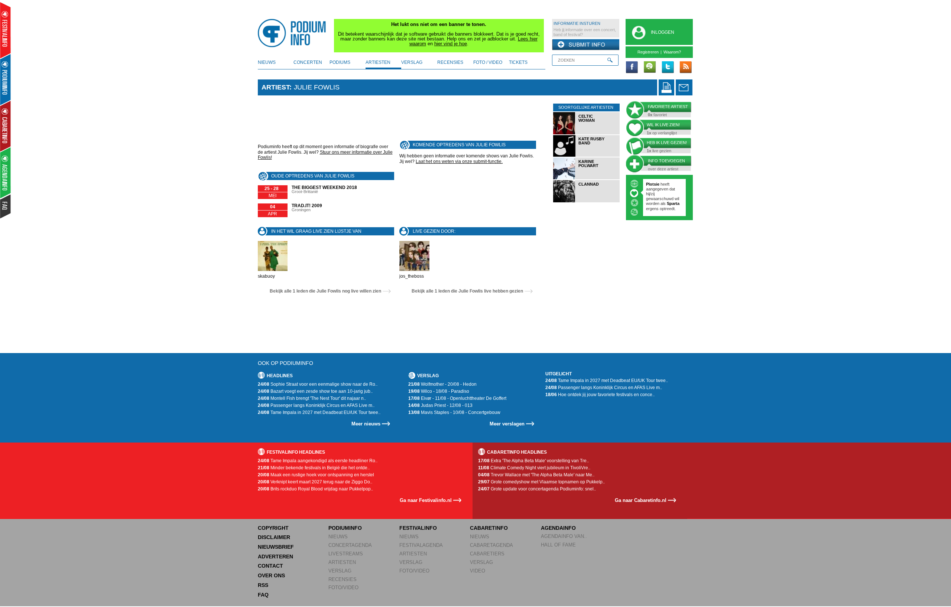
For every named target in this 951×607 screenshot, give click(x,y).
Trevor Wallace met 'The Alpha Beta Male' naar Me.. (536, 475)
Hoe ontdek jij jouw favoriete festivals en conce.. (600, 394)
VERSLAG (339, 571)
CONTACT (270, 566)
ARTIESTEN (342, 562)
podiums (340, 62)
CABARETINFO (489, 528)
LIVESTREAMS (345, 554)
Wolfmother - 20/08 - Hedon (442, 384)
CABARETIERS (487, 554)
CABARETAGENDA (491, 545)
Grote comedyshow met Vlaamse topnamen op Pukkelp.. (541, 482)
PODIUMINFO (345, 528)
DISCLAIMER (274, 537)
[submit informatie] (585, 45)
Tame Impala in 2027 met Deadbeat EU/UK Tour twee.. (319, 412)
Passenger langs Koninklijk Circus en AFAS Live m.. (316, 405)
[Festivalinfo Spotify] (649, 67)
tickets (518, 62)
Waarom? (672, 52)
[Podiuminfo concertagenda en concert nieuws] (6, 79)
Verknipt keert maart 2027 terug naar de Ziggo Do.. (315, 482)
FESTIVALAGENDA (421, 545)
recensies (450, 62)
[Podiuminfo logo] (294, 33)
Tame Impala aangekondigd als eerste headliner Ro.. (317, 460)
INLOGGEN (662, 32)
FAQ (263, 595)
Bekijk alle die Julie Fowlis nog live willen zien (325, 291)
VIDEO (477, 571)
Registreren (648, 52)
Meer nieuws (365, 424)
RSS (263, 585)
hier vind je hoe (450, 43)
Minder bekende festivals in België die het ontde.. (314, 468)
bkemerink (656, 184)
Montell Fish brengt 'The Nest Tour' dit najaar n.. (312, 398)
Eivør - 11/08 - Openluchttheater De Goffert (457, 398)
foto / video (487, 62)
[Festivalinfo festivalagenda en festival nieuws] (5, 30)
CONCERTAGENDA (350, 545)
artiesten (378, 62)
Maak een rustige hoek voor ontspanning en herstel (316, 475)
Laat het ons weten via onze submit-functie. (459, 161)
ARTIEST (275, 87)
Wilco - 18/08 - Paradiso (438, 391)
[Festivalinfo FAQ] (6, 206)
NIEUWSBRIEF (276, 547)
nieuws (267, 62)
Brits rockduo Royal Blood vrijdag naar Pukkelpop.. (315, 489)
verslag (411, 62)
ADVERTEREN (275, 556)
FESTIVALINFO (418, 528)
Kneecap (655, 194)
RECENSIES (342, 579)
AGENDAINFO (558, 528)
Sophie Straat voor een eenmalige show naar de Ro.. (317, 384)
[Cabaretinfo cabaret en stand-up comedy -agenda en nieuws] (5, 126)
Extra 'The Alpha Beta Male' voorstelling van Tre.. (533, 460)
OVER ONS (271, 575)
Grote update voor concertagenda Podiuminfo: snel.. (537, 489)
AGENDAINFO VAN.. (564, 536)
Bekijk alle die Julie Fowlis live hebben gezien (467, 291)
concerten (307, 62)
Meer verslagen (507, 424)
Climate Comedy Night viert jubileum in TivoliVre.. (534, 468)
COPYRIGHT (273, 528)
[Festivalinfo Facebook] (632, 67)
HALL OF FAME (558, 545)
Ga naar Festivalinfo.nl (426, 500)
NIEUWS (338, 536)
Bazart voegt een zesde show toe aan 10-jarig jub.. (315, 391)
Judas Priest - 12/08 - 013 (440, 405)
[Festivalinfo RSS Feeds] (685, 67)
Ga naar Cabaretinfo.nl (640, 500)
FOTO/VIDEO (343, 587)
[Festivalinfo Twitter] (667, 67)
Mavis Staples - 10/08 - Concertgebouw (454, 412)
